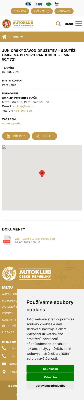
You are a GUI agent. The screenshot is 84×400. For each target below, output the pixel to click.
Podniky (17, 36)
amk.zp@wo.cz (23, 106)
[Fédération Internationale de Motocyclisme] (39, 4)
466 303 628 (23, 110)
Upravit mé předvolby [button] (50, 385)
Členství (20, 11)
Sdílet (48, 136)
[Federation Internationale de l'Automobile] (28, 4)
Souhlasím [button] (50, 369)
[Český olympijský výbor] (57, 4)
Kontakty (64, 11)
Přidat (18, 136)
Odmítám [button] (50, 377)
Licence (39, 11)
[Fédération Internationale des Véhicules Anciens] (49, 4)
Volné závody (11, 123)
